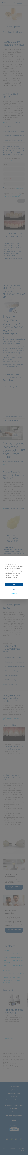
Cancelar (14, 593)
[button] (14, 589)
